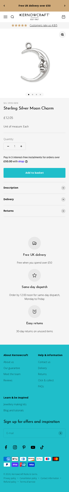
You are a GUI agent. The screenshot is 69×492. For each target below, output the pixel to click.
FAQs (41, 386)
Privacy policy (10, 478)
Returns (42, 374)
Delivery (42, 368)
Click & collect (46, 380)
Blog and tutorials (14, 410)
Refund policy (10, 481)
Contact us (44, 362)
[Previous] (4, 6)
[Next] (64, 6)
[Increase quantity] (21, 146)
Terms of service (27, 481)
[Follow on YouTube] (33, 447)
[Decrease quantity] (8, 146)
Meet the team (12, 374)
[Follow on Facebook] (6, 447)
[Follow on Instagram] (15, 447)
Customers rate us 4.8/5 (43, 25)
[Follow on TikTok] (42, 447)
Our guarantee (12, 368)
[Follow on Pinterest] (24, 447)
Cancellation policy (28, 478)
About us (9, 362)
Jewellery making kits (15, 404)
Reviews (8, 380)
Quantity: (9, 139)
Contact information (50, 478)
